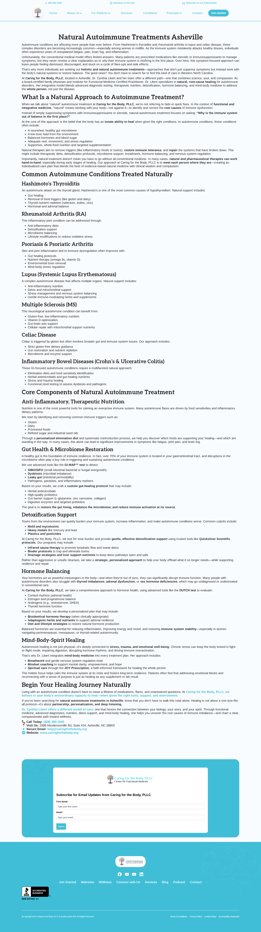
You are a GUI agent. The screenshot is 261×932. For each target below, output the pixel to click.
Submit (61, 826)
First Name (62, 801)
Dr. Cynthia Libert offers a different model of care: (58, 709)
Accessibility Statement (229, 917)
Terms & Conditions (178, 917)
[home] (38, 13)
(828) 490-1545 (54, 721)
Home (53, 13)
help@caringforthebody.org (67, 729)
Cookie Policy (210, 917)
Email (59, 812)
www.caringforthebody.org (58, 732)
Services (126, 13)
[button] (75, 13)
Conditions (150, 13)
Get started (218, 13)
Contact (197, 13)
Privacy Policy (196, 917)
